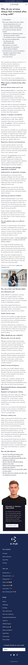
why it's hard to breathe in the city (17, 80)
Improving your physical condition (12, 35)
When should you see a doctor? (9, 45)
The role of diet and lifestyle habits (10, 39)
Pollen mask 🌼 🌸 (7, 582)
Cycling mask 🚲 (7, 572)
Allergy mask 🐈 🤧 (7, 585)
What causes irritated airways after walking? (13, 22)
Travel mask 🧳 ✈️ (7, 588)
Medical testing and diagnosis (11, 49)
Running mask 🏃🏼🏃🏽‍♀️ (7, 579)
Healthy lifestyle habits (9, 43)
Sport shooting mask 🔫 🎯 (9, 591)
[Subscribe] (23, 649)
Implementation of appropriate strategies (13, 33)
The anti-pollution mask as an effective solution (15, 37)
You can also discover (7, 56)
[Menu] (1, 4)
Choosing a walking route (10, 54)
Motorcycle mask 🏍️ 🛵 (8, 576)
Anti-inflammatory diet (9, 41)
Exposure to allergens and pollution (12, 26)
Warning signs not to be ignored (11, 47)
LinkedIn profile (12, 525)
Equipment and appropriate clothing (12, 53)
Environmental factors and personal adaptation (13, 51)
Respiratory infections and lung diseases (13, 28)
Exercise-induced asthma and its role (12, 24)
